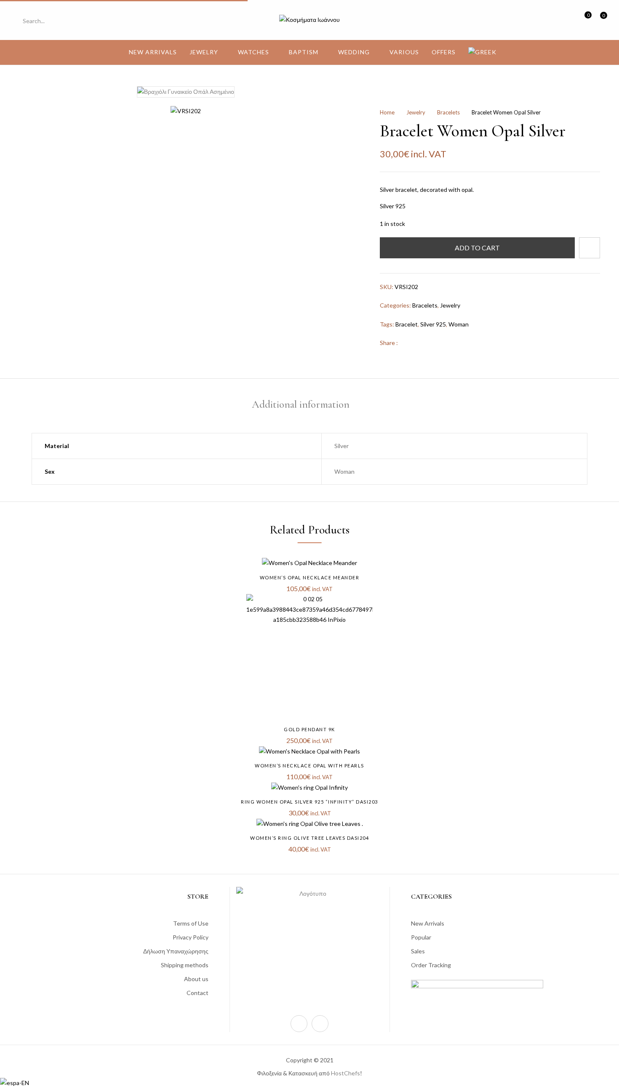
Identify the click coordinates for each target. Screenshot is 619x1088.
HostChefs (345, 1073)
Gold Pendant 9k (309, 729)
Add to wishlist (589, 247)
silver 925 (433, 324)
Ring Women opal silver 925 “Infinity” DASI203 (309, 801)
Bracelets (448, 112)
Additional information (301, 404)
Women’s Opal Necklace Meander (310, 577)
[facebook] (320, 1023)
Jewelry (415, 112)
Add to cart (477, 248)
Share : (389, 342)
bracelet (406, 324)
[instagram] (299, 1023)
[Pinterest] (434, 342)
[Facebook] (408, 342)
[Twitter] (421, 342)
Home (387, 112)
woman (458, 324)
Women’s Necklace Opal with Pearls (309, 765)
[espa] (14, 1082)
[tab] (301, 405)
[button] (600, 20)
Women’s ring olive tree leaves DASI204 (309, 838)
